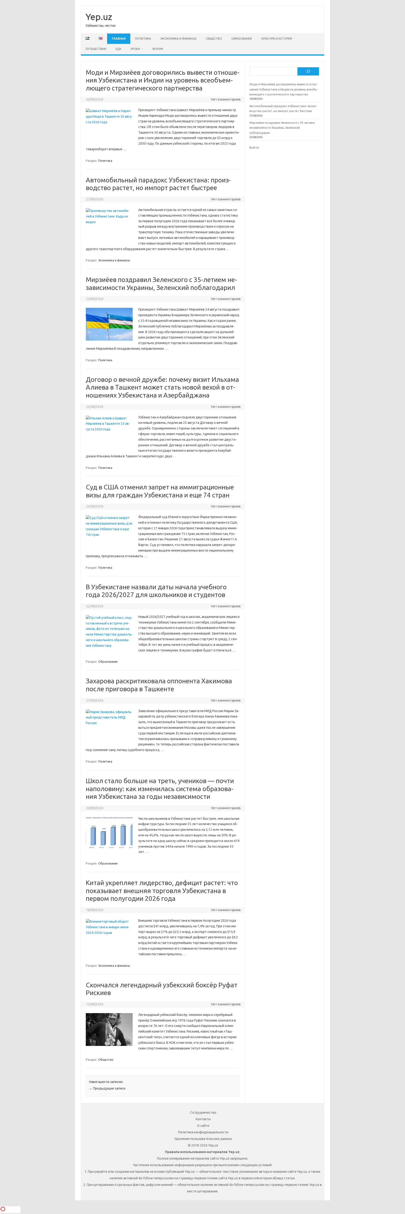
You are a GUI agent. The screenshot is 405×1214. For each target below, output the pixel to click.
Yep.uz (99, 17)
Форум (157, 48)
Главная (119, 38)
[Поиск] (308, 71)
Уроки (135, 48)
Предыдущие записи (107, 1088)
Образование (241, 38)
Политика (143, 38)
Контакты (203, 1119)
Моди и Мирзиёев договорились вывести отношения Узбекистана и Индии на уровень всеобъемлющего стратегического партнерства (162, 80)
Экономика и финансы (178, 38)
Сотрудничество (203, 1112)
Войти (254, 147)
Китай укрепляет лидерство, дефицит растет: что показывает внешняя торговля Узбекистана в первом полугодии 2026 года (162, 890)
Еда (118, 48)
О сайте (203, 1126)
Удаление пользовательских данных (203, 1139)
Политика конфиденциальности (203, 1132)
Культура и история (276, 38)
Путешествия (96, 48)
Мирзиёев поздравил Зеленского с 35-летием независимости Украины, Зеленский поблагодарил (282, 127)
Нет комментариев (226, 99)
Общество (214, 38)
